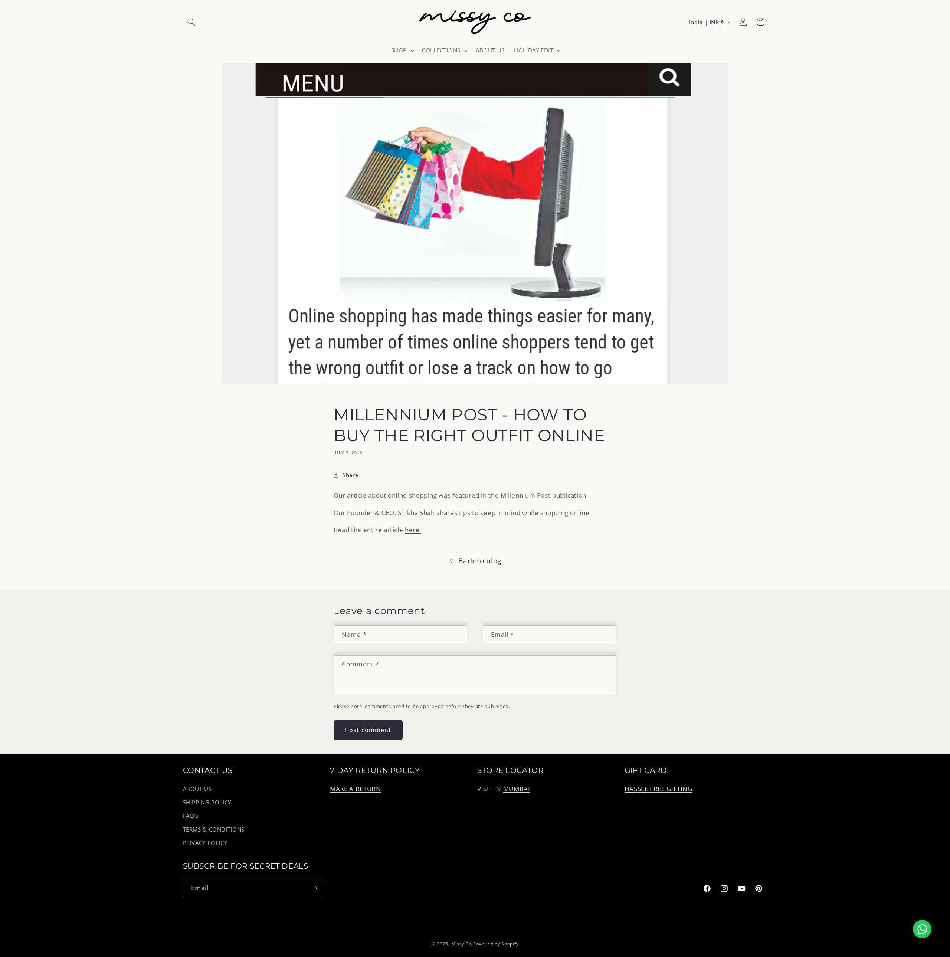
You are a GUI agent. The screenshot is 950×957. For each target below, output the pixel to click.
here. (413, 529)
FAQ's (191, 815)
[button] (191, 21)
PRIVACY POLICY (205, 842)
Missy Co (461, 944)
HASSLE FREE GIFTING (658, 788)
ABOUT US (197, 789)
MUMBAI (516, 788)
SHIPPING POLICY (207, 802)
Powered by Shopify (495, 944)
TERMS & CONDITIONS (214, 829)
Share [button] (350, 475)
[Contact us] (922, 929)
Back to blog (479, 561)
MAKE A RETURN (355, 788)
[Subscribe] (313, 888)
